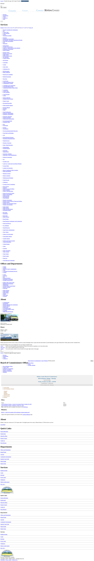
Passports (5, 187)
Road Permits (6, 219)
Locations (5, 310)
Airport (4, 64)
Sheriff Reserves (6, 227)
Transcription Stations (7, 236)
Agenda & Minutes (26, 414)
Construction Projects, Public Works (10, 87)
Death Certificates (6, 97)
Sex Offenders (6, 225)
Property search (6, 52)
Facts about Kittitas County (8, 309)
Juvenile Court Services (8, 46)
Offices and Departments (6, 449)
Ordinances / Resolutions (8, 49)
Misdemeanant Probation (8, 177)
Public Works (6, 292)
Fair (4, 124)
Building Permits (4, 470)
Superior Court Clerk (5, 459)
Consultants (5, 90)
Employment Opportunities (8, 118)
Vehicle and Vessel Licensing (9, 240)
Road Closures (6, 216)
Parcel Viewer (6, 186)
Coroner (4, 272)
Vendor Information (7, 242)
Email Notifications (7, 112)
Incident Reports (6, 148)
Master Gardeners (6, 175)
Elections (5, 37)
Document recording (7, 35)
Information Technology (8, 279)
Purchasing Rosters (7, 210)
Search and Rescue (7, 223)
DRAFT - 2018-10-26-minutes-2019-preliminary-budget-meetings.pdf (15, 412)
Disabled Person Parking (8, 98)
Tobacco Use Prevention (8, 234)
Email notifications (4, 431)
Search (2, 348)
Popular (2, 27)
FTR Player (25, 406)
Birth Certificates (6, 72)
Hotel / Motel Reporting (8, 145)
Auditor (4, 267)
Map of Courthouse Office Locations (10, 170)
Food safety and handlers (8, 41)
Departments (5, 15)
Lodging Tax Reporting (8, 168)
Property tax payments (7, 53)
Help (4, 19)
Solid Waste (5, 295)
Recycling (5, 212)
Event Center (3, 477)
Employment (5, 307)
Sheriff (4, 293)
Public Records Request (8, 209)
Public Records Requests (8, 311)
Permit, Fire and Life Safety (8, 193)
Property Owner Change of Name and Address (12, 201)
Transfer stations (6, 58)
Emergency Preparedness (8, 114)
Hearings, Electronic (7, 142)
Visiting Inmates (6, 244)
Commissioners (6, 302)
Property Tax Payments (7, 204)
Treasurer (5, 296)
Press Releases (6, 197)
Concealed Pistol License (8, 86)
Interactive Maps (4, 436)
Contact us (3, 440)
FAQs (2, 346)
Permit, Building (6, 190)
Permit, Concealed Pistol (8, 191)
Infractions (5, 43)
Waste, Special (6, 251)
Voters (4, 246)
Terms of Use (14, 559)
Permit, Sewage (6, 195)
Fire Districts (5, 128)
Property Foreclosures (7, 200)
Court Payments (6, 94)
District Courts (6, 101)
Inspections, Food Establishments (9, 155)
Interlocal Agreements (7, 157)
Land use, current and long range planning (11, 48)
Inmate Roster (6, 45)
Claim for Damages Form (8, 82)
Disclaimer (3, 559)
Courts (4, 34)
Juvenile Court (6, 161)
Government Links (7, 308)
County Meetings (44, 360)
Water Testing (6, 254)
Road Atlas (5, 215)
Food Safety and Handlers (8, 133)
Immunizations (6, 147)
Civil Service (5, 81)
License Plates (6, 165)
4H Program (5, 60)
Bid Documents (6, 71)
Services (4, 14)
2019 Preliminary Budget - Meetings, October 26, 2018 (12, 405)
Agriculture (5, 62)
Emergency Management (8, 113)
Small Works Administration (8, 230)
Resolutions (5, 213)
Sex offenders (6, 57)
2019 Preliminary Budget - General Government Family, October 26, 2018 (16, 404)
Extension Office (6, 122)
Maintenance (5, 284)
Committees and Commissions (9, 85)
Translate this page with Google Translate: (12, 1)
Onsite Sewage (6, 180)
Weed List (5, 258)
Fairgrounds (5, 125)
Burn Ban (5, 78)
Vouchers (5, 248)
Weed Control (6, 256)
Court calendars (6, 33)
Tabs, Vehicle (6, 232)
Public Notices (6, 208)
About (4, 16)
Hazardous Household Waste (9, 138)
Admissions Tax (6, 69)
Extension (5, 275)
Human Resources (6, 278)
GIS (4, 42)
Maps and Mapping (7, 171)
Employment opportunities (8, 38)
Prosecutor (5, 288)
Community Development (6, 456)
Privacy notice (8, 559)
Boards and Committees (8, 74)
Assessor (2, 454)
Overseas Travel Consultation (9, 184)
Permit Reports (6, 196)
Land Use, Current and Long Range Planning (12, 163)
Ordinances (5, 182)
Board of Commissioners (36, 360)
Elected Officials (6, 107)
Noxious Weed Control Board (9, 286)
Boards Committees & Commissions (10, 29)
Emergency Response (7, 116)
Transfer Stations (6, 238)
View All (31, 27)
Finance (4, 127)
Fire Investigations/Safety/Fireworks (10, 130)
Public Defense (6, 290)
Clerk (4, 270)
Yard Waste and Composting (9, 260)
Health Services (6, 140)
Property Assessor (6, 287)
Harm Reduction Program (8, 137)
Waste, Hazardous (6, 250)
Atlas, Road (5, 66)
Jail (3, 31)
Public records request (7, 55)
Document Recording (7, 103)
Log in (2, 1)
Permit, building (6, 50)
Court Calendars (6, 92)
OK (1, 7)
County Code (6, 32)
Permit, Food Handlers (7, 194)
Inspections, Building (7, 153)
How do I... (3, 347)
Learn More (3, 424)
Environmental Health (7, 121)
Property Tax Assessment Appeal (9, 203)
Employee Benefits (7, 117)
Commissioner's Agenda (8, 83)
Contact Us (5, 18)
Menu (92, 360)
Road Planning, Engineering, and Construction (12, 221)
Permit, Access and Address (8, 188)
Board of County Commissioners (9, 269)
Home (29, 360)
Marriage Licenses (6, 173)
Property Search (6, 202)
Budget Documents (7, 76)
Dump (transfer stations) (8, 105)
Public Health (6, 54)
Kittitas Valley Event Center (8, 282)
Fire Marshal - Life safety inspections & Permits (12, 40)
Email (4, 109)
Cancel (5, 7)
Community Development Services (10, 271)
